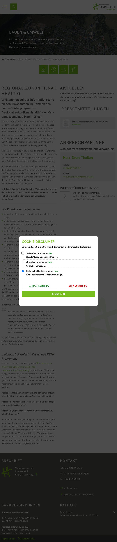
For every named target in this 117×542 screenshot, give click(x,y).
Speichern (58, 293)
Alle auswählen (39, 286)
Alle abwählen (78, 286)
